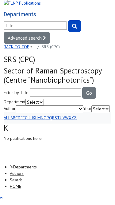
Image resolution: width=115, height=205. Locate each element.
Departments (25, 167)
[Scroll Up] (1, 197)
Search (16, 180)
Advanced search (25, 38)
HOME (15, 186)
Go (89, 93)
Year (87, 108)
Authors (17, 173)
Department (14, 101)
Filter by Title (16, 92)
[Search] (74, 26)
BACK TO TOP (16, 46)
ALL (7, 117)
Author (10, 108)
